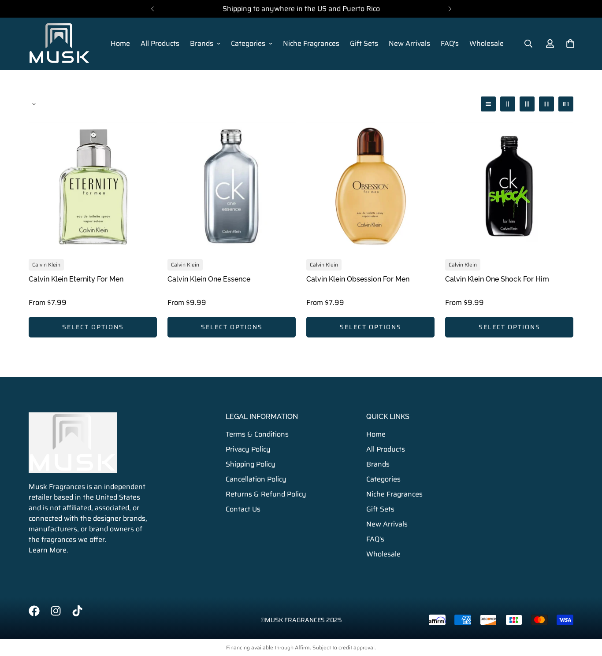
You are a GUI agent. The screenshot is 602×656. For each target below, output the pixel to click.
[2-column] (507, 103)
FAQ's (450, 43)
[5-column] (565, 103)
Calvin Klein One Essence (208, 279)
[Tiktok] (77, 610)
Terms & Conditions (257, 433)
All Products (160, 43)
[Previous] (152, 9)
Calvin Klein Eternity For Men (76, 279)
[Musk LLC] (59, 44)
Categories (248, 43)
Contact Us (243, 508)
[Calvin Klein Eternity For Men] (93, 186)
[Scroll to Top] (585, 608)
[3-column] (527, 103)
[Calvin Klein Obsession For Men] (370, 186)
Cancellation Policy (256, 478)
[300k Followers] (34, 610)
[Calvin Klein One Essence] (231, 186)
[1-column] (488, 103)
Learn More (48, 550)
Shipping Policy (250, 463)
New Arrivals (409, 43)
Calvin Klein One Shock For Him (497, 279)
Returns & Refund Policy (266, 493)
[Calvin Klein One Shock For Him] (509, 186)
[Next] (450, 9)
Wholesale (486, 43)
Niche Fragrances (311, 43)
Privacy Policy (248, 448)
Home (120, 43)
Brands (201, 43)
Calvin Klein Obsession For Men (357, 279)
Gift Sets (364, 43)
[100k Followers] (55, 610)
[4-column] (546, 103)
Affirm (302, 647)
